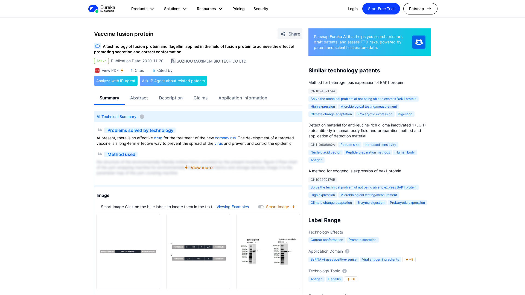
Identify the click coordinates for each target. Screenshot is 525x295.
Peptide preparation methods (368, 152)
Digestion (405, 114)
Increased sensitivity (380, 145)
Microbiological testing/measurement (368, 106)
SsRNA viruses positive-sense (334, 259)
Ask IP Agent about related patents (173, 80)
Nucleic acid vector (325, 152)
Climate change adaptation (331, 114)
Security (260, 8)
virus (218, 143)
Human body (405, 152)
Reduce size (349, 145)
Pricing (238, 8)
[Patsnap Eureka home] (101, 9)
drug (158, 137)
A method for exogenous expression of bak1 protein (354, 171)
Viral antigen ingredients (380, 259)
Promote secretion (363, 240)
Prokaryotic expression (374, 114)
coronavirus (225, 137)
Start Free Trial (381, 8)
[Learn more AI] (418, 42)
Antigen (316, 160)
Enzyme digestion (370, 202)
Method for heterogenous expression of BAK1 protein (355, 82)
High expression (323, 106)
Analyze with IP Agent (115, 80)
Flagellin (334, 279)
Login (353, 8)
